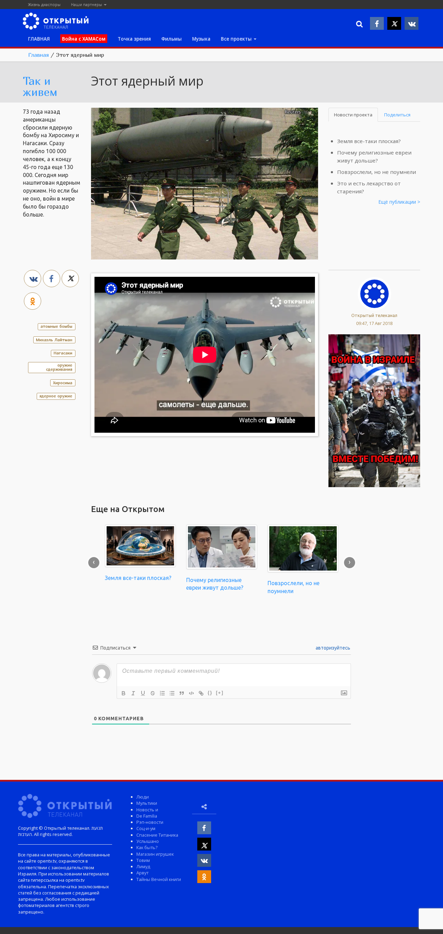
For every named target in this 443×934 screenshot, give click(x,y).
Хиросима (62, 382)
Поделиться (397, 115)
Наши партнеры (87, 4)
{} (210, 692)
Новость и (147, 810)
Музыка (201, 38)
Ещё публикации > (399, 202)
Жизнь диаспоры (44, 4)
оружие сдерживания (59, 367)
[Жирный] (123, 693)
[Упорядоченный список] (162, 693)
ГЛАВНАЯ (39, 38)
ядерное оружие (55, 395)
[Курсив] (133, 693)
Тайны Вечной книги (158, 879)
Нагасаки (63, 352)
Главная (38, 54)
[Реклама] (374, 410)
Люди (142, 797)
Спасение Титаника (157, 835)
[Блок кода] (191, 693)
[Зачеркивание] (152, 693)
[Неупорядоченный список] (172, 693)
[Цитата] (182, 693)
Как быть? (146, 847)
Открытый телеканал (374, 315)
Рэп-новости (149, 822)
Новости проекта (353, 115)
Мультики (146, 803)
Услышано (147, 841)
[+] (220, 692)
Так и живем (40, 86)
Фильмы (171, 38)
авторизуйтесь (332, 648)
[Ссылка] (201, 693)
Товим (143, 860)
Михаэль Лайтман (54, 339)
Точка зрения (134, 38)
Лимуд (143, 866)
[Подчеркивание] (143, 693)
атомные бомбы (56, 326)
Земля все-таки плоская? (369, 141)
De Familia (146, 816)
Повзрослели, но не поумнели (376, 171)
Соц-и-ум (145, 828)
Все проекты (237, 38)
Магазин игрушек (155, 854)
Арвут (142, 873)
